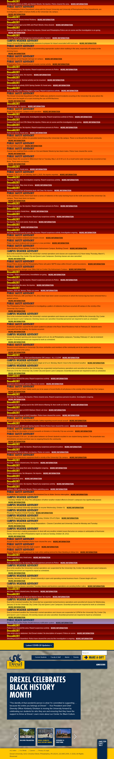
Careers (32, 750)
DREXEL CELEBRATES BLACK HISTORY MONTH (45, 741)
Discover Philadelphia (27, 740)
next (74, 737)
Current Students (41, 657)
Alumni (67, 657)
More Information (79, 4)
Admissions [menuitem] (100, 664)
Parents (76, 657)
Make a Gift (96, 657)
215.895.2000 (64, 754)
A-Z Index (13, 750)
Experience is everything (60, 741)
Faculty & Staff (56, 657)
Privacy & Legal (43, 750)
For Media (23, 750)
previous (16, 737)
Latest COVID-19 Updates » (39, 645)
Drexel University (15, 660)
